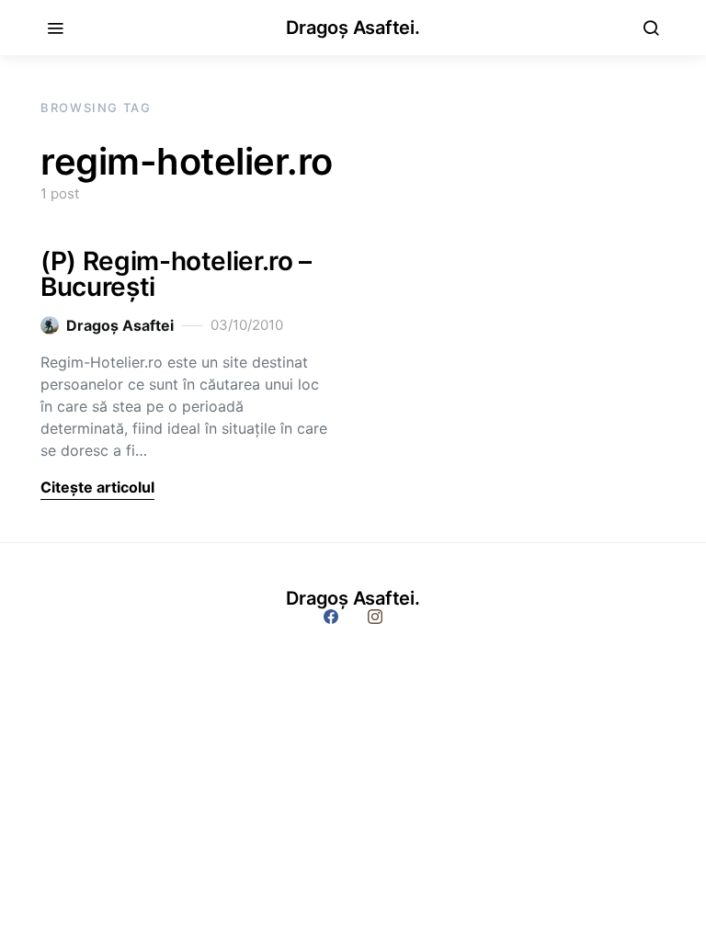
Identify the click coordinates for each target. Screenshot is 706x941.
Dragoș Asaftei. (352, 28)
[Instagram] (375, 616)
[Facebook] (331, 616)
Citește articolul (97, 487)
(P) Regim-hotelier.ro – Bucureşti (176, 273)
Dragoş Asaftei (120, 325)
